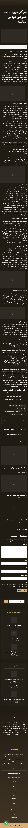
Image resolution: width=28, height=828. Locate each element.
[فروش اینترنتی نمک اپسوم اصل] (14, 633)
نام (26, 560)
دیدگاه (24, 544)
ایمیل (25, 568)
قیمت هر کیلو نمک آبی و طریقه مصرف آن (14, 653)
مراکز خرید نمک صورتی (9, 411)
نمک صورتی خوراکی (21, 472)
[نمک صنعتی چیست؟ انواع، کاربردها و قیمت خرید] (14, 694)
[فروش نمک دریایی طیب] (14, 620)
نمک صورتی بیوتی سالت (14, 414)
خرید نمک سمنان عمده (14, 777)
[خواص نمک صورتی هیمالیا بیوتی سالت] (14, 674)
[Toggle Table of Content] (23, 47)
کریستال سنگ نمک (21, 350)
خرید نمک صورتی (19, 408)
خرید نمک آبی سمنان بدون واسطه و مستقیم (13, 764)
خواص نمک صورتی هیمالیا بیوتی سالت (14, 680)
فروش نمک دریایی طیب (14, 625)
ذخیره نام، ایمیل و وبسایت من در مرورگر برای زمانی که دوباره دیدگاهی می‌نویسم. (14, 585)
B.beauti (21, 405)
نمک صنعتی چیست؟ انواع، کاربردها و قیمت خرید (14, 700)
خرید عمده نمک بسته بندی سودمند (14, 686)
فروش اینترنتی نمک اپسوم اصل (14, 639)
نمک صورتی (17, 249)
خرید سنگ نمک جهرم (14, 773)
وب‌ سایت (24, 575)
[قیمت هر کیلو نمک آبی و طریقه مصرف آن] (14, 647)
